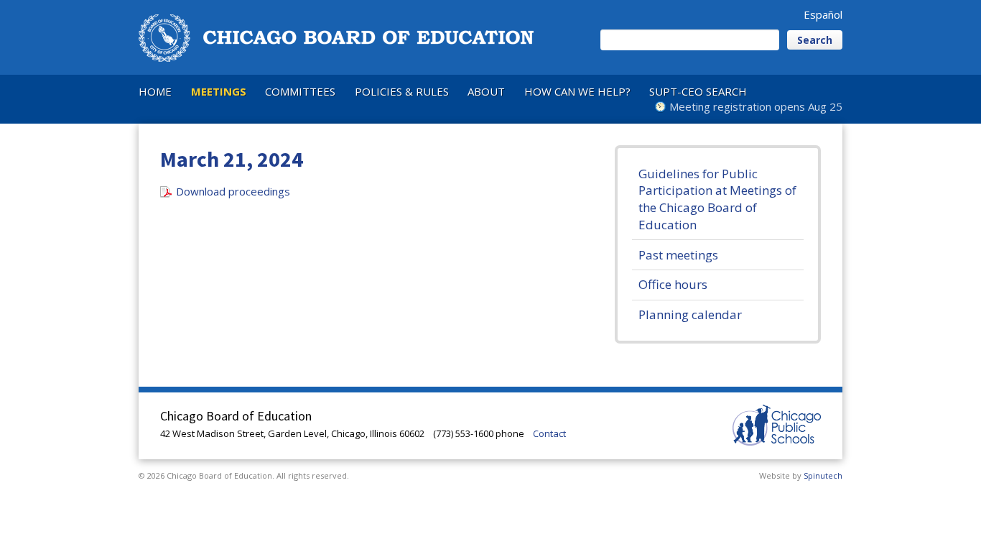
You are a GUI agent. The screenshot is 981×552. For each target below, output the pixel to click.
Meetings (218, 91)
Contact (549, 433)
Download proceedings (233, 191)
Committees (300, 91)
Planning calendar (690, 314)
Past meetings (678, 255)
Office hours (672, 284)
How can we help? (577, 91)
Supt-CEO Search (698, 91)
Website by (800, 475)
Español (823, 14)
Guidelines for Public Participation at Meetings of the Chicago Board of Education (717, 199)
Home (155, 91)
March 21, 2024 (231, 158)
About (486, 91)
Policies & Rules (402, 91)
